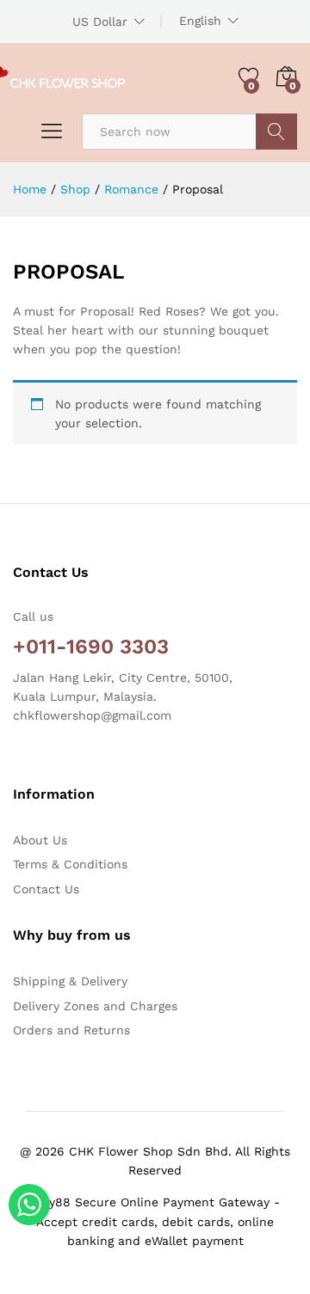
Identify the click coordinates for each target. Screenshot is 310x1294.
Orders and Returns (71, 1030)
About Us (40, 840)
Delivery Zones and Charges (95, 1006)
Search (276, 131)
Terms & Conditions (70, 864)
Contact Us (46, 889)
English (200, 21)
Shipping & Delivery (70, 981)
